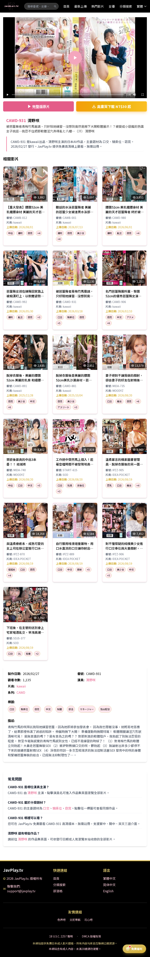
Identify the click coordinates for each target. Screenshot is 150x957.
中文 (48, 709)
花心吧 (88, 920)
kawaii (21, 686)
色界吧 (61, 920)
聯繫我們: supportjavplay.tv (21, 888)
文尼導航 (75, 920)
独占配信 (105, 709)
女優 (112, 6)
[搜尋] (55, 6)
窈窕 (37, 709)
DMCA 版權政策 (91, 936)
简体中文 (109, 884)
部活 (71, 709)
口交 (12, 709)
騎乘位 (24, 709)
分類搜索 (126, 6)
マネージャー (87, 709)
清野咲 (91, 680)
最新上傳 (80, 6)
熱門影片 (97, 6)
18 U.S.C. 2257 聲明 (61, 936)
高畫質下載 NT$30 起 (114, 106)
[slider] (68, 94)
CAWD (21, 692)
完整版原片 (41, 106)
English (108, 891)
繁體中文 (109, 878)
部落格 (57, 891)
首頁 (66, 6)
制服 (59, 709)
